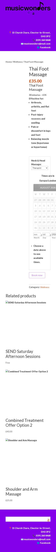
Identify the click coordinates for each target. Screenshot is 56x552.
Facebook (45, 47)
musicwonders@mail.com (37, 43)
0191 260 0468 (43, 40)
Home (9, 62)
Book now (37, 275)
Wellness (17, 62)
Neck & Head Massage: (38, 162)
